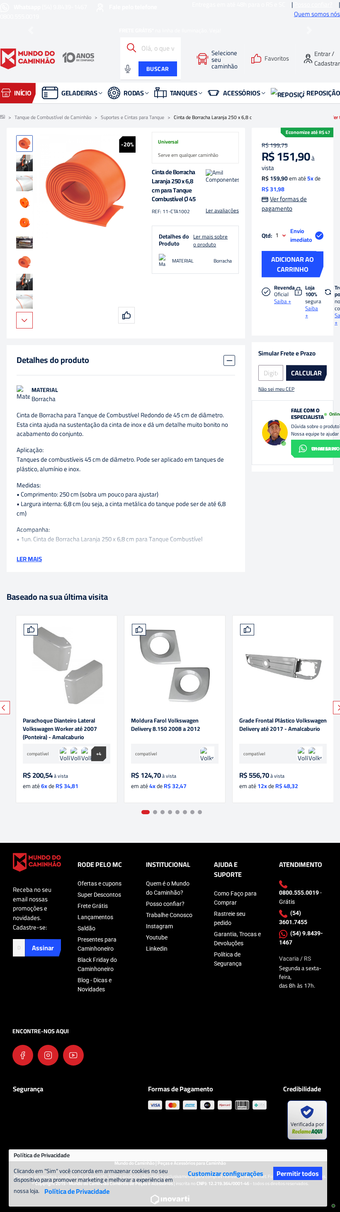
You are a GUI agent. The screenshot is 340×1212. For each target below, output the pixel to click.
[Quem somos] (37, 862)
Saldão (86, 928)
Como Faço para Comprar (235, 898)
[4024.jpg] (66, 666)
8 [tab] (200, 812)
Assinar (43, 948)
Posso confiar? (165, 903)
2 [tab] (155, 812)
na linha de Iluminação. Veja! (170, 30)
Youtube (157, 937)
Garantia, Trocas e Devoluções (237, 939)
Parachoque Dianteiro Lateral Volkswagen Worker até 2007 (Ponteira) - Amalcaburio (60, 728)
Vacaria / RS (295, 958)
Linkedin (157, 948)
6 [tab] (185, 812)
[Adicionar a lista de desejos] (31, 629)
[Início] (2, 117)
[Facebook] (22, 1055)
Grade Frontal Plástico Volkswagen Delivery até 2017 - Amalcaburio (283, 725)
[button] (31, 30)
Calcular (306, 373)
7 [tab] (192, 812)
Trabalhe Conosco (169, 915)
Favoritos (277, 58)
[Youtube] (73, 1055)
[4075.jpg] (283, 666)
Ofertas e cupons (99, 883)
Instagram (159, 926)
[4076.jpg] (175, 666)
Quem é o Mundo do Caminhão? (167, 888)
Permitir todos (298, 1173)
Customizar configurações (225, 1173)
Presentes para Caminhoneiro (97, 944)
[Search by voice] (127, 68)
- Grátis (300, 897)
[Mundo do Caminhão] (47, 59)
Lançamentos (95, 917)
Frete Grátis (93, 906)
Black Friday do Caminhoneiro (97, 964)
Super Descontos (99, 894)
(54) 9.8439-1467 (51, 7)
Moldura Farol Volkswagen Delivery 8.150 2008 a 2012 (165, 725)
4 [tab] (170, 812)
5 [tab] (177, 812)
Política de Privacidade (76, 1191)
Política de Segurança (228, 959)
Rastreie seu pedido (229, 918)
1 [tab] (145, 812)
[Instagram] (48, 1055)
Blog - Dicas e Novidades (95, 985)
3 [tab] (162, 812)
